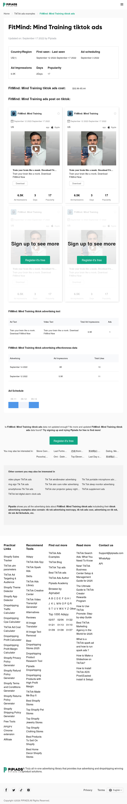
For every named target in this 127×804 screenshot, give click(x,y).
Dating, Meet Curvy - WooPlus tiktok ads (114, 451)
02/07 (51, 619)
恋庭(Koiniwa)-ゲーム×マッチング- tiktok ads (79, 451)
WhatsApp (104, 558)
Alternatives (32, 612)
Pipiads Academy (58, 583)
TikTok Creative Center (35, 592)
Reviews (31, 617)
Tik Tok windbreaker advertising (60, 479)
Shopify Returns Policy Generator (12, 699)
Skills (29, 576)
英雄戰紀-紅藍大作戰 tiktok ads (97, 451)
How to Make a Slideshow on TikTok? (84, 659)
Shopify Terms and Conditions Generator (12, 686)
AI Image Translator (31, 624)
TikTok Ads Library (32, 583)
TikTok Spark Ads (33, 569)
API (101, 563)
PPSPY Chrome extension (9, 730)
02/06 (60, 619)
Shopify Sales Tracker (11, 558)
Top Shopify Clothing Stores (34, 729)
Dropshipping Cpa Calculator (12, 620)
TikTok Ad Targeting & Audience (10, 578)
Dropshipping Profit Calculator (12, 638)
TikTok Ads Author (59, 578)
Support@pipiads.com (111, 553)
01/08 (60, 630)
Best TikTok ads (57, 572)
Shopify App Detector (10, 598)
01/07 (69, 630)
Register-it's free (35, 260)
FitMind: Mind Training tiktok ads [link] (57, 13)
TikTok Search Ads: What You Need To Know (84, 556)
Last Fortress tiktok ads (62, 451)
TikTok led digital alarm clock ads (24, 493)
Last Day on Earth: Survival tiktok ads (97, 456)
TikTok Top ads (57, 567)
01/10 (69, 624)
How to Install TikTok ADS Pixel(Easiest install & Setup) (84, 673)
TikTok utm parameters (10, 567)
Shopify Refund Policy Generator (12, 674)
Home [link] (7, 13)
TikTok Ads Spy (35, 562)
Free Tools (9, 721)
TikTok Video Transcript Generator (33, 603)
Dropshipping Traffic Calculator (11, 609)
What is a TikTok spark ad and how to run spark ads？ (85, 644)
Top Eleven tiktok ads (79, 456)
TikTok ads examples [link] (25, 13)
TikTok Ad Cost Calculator (12, 629)
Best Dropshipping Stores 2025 (33, 644)
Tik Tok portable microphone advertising (100, 479)
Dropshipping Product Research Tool (34, 657)
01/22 (69, 619)
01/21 (51, 624)
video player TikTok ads (20, 479)
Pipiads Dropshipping (33, 668)
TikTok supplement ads (93, 489)
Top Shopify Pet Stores (35, 711)
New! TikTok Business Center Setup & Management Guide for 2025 (84, 573)
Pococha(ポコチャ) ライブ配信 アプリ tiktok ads (45, 456)
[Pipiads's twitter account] (13, 790)
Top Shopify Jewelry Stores (34, 720)
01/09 (51, 630)
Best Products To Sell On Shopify (34, 740)
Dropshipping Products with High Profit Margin (33, 680)
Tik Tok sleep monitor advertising (98, 484)
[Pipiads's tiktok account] (21, 790)
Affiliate (8, 739)
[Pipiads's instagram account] (28, 790)
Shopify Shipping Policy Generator (12, 712)
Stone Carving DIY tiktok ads (45, 451)
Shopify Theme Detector (12, 589)
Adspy (29, 556)
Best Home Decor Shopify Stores (34, 753)
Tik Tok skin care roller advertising (62, 484)
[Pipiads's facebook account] (6, 790)
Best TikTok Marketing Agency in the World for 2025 (84, 628)
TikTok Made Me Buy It (33, 693)
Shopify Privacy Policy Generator (12, 661)
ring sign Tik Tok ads (18, 484)
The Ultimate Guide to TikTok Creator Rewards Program (85, 593)
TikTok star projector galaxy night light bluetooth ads (63, 489)
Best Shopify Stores (33, 702)
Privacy (87, 790)
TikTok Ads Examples (55, 555)
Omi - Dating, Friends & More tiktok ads (62, 456)
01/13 (60, 624)
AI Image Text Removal (33, 633)
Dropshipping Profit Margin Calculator (11, 648)
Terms (101, 790)
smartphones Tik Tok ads (20, 489)
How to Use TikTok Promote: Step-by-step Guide (84, 611)
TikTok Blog (55, 562)
